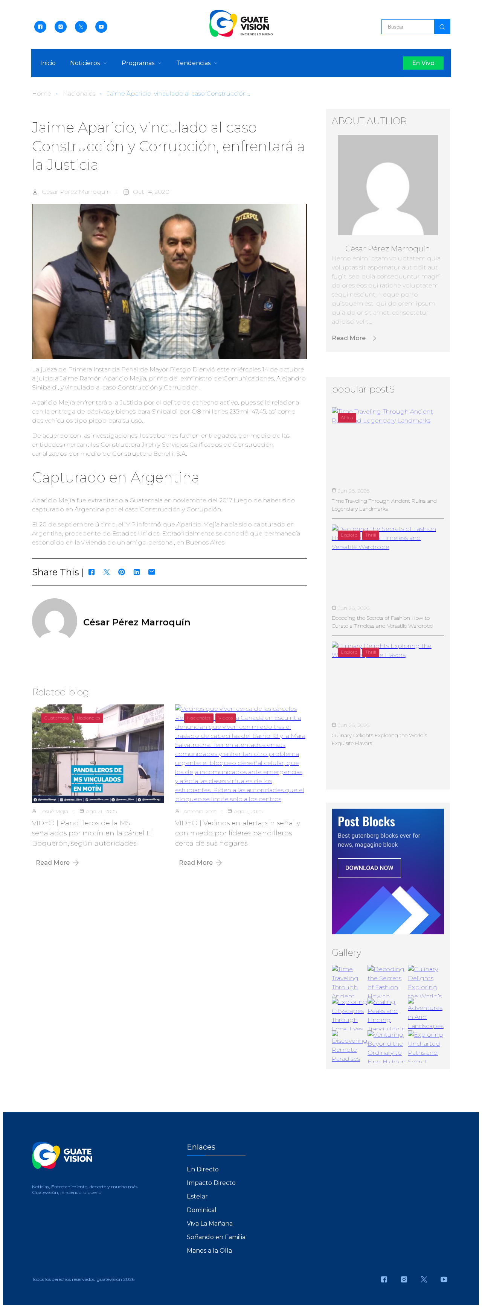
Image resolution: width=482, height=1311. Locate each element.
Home (41, 93)
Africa (347, 417)
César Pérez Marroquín (76, 191)
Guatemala (56, 718)
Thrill (370, 535)
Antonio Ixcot (199, 811)
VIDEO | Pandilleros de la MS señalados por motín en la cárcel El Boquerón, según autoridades (92, 833)
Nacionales (79, 93)
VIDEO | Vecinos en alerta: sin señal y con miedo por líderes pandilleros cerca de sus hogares (237, 833)
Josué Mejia (54, 811)
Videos (225, 718)
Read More (53, 862)
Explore (349, 535)
